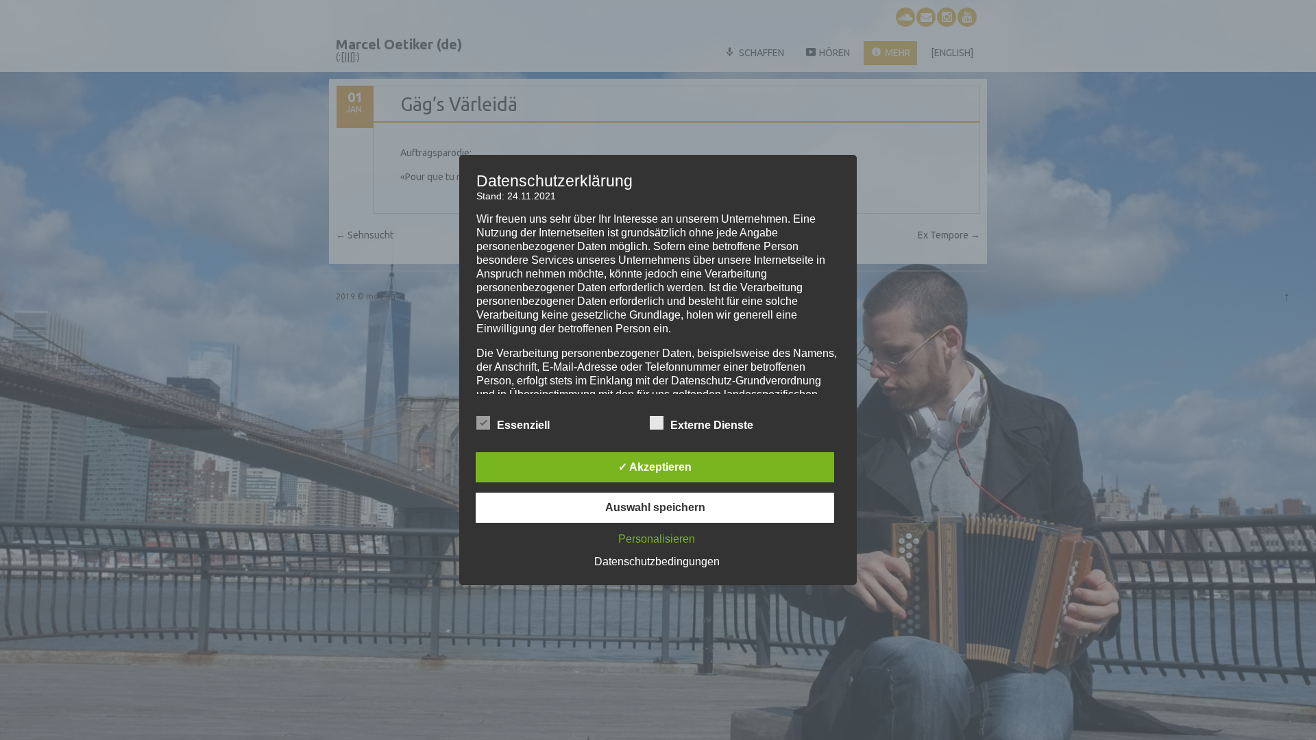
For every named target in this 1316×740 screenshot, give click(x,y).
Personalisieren (656, 539)
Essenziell (523, 425)
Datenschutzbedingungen (657, 561)
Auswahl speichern (655, 507)
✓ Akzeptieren (655, 467)
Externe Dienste (711, 425)
